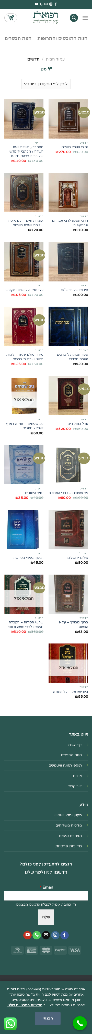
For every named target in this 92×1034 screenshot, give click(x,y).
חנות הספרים (18, 38)
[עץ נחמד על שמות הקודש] (23, 261)
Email (46, 887)
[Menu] (85, 17)
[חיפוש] (74, 18)
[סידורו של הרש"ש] (68, 261)
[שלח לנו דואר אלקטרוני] (46, 4)
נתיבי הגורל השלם (74, 147)
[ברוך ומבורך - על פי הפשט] (68, 594)
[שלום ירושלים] (68, 529)
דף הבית (75, 745)
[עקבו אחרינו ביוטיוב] (36, 4)
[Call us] (41, 4)
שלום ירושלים (77, 558)
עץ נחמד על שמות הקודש (24, 290)
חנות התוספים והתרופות (62, 38)
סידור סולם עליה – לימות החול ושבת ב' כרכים (24, 357)
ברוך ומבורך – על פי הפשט (73, 624)
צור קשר (75, 786)
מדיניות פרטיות (68, 846)
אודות (77, 776)
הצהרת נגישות (70, 836)
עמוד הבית (55, 59)
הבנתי (48, 1018)
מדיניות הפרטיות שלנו (24, 1005)
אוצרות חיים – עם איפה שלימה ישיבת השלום (25, 223)
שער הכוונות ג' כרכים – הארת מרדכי (70, 357)
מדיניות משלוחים (68, 825)
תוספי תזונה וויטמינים (65, 765)
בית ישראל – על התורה (70, 692)
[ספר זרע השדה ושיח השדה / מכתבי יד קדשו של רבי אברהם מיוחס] (23, 119)
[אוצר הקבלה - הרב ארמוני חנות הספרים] (46, 17)
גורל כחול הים (77, 424)
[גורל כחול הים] (68, 395)
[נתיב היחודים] (23, 464)
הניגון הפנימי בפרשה (28, 558)
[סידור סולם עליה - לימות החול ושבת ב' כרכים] (23, 326)
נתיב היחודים (34, 493)
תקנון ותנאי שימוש (68, 815)
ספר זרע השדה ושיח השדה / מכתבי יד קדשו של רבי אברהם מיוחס (26, 151)
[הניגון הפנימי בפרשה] (23, 529)
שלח (46, 917)
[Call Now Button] (80, 1023)
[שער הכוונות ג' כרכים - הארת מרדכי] (68, 326)
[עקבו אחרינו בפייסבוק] (55, 4)
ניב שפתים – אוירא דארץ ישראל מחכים (24, 426)
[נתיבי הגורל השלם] (68, 119)
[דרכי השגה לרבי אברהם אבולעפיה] (68, 192)
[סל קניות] (10, 17)
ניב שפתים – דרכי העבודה (68, 493)
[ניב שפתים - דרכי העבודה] (68, 464)
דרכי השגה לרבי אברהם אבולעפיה (70, 223)
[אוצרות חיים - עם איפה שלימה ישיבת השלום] (23, 192)
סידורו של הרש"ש (74, 290)
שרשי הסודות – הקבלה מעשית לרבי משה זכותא (25, 624)
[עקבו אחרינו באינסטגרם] (50, 4)
